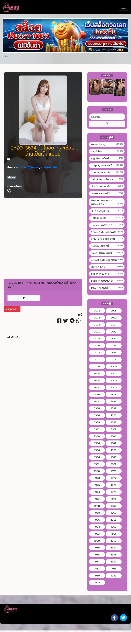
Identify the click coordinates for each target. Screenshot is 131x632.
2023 (114, 318)
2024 (97, 318)
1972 (97, 499)
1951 (113, 568)
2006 (97, 380)
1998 (97, 408)
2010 (97, 366)
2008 (97, 373)
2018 (97, 338)
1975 (113, 485)
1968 (97, 513)
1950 (97, 575)
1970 (97, 506)
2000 (97, 401)
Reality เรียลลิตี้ (107, 246)
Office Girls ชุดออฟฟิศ (107, 232)
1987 (113, 443)
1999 (113, 401)
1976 (97, 485)
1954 (97, 561)
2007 (114, 373)
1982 (97, 464)
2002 (97, 394)
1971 (113, 499)
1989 (113, 436)
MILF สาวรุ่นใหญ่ (107, 211)
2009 (114, 366)
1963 (113, 527)
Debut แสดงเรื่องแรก (107, 179)
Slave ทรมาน (107, 267)
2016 (97, 345)
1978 (97, 478)
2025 (114, 310)
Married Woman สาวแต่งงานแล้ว (107, 202)
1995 (113, 415)
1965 (113, 520)
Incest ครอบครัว (107, 193)
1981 (113, 464)
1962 (97, 534)
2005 (114, 380)
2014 (97, 352)
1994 (97, 422)
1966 (97, 520)
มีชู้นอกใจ (33, 167)
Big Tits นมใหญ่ (107, 158)
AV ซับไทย (107, 151)
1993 (113, 422)
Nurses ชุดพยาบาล (107, 225)
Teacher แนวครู (107, 274)
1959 (113, 541)
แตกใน (22, 167)
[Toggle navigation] (123, 7)
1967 (113, 513)
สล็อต (6, 56)
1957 (113, 547)
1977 (113, 478)
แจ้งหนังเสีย (12, 309)
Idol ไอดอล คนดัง (107, 186)
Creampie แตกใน (107, 172)
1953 (113, 561)
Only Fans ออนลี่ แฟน (107, 239)
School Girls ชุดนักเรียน (107, 260)
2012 (97, 359)
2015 (113, 345)
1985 (113, 450)
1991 (113, 429)
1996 (97, 415)
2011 (113, 359)
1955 (113, 554)
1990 (97, 436)
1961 (113, 534)
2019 (113, 332)
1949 (113, 575)
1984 (97, 457)
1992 (97, 429)
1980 (97, 471)
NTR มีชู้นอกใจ (107, 218)
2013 (113, 352)
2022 (97, 325)
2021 (113, 325)
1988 (97, 443)
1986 (97, 450)
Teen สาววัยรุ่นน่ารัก (107, 281)
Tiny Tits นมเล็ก (107, 288)
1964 (97, 527)
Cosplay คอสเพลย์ (107, 165)
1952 (97, 568)
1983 (113, 457)
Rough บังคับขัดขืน (107, 253)
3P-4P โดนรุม (107, 144)
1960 (97, 541)
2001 (114, 394)
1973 (113, 492)
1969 (113, 506)
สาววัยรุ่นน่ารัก (48, 167)
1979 (113, 471)
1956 (97, 554)
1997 (113, 408)
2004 (97, 387)
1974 (97, 492)
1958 (97, 547)
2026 (97, 310)
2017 (113, 338)
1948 (97, 582)
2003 (114, 387)
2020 (97, 332)
